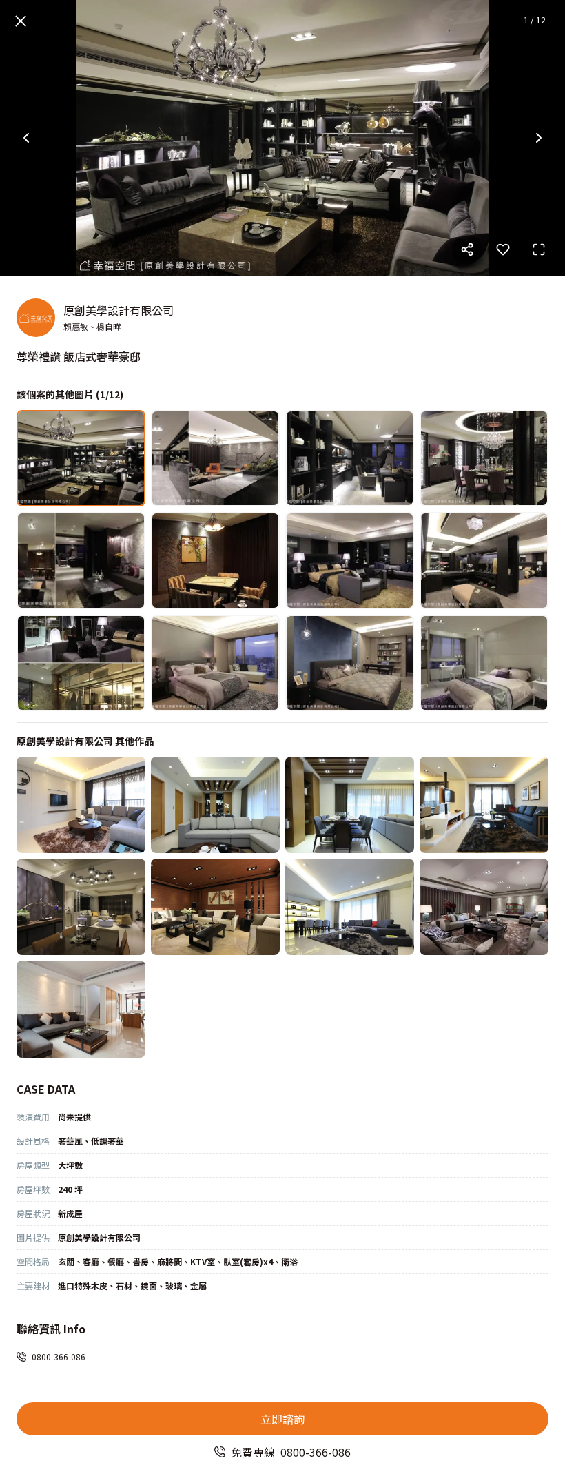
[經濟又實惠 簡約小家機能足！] (484, 805)
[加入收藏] (503, 249)
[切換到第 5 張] (81, 560)
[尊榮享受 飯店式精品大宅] (484, 907)
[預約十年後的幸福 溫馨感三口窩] (81, 907)
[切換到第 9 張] (81, 663)
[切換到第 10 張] (215, 663)
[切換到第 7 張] (349, 560)
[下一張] (539, 138)
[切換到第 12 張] (484, 663)
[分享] (467, 249)
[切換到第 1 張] (81, 458)
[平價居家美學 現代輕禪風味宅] (215, 805)
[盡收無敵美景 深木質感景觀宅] (215, 907)
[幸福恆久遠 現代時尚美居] (349, 907)
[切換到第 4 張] (484, 458)
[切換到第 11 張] (349, 663)
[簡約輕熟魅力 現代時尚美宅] (81, 805)
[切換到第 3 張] (349, 458)
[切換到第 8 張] (484, 560)
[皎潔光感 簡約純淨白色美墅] (81, 1009)
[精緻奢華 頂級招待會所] (349, 805)
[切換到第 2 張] (215, 458)
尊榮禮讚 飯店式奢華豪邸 (79, 356)
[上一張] (26, 138)
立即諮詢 (282, 1419)
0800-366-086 (58, 1356)
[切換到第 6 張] (215, 560)
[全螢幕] (539, 249)
